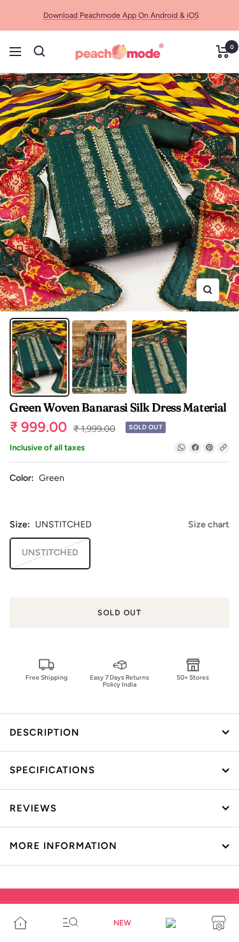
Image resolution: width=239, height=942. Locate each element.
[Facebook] (195, 447)
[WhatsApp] (181, 447)
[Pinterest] (209, 447)
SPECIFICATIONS (52, 770)
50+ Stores (193, 677)
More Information (63, 846)
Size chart (208, 524)
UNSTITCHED (50, 552)
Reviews (33, 808)
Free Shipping (46, 677)
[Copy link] (223, 447)
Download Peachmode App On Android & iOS (121, 15)
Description (45, 732)
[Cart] (222, 51)
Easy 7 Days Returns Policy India (119, 680)
